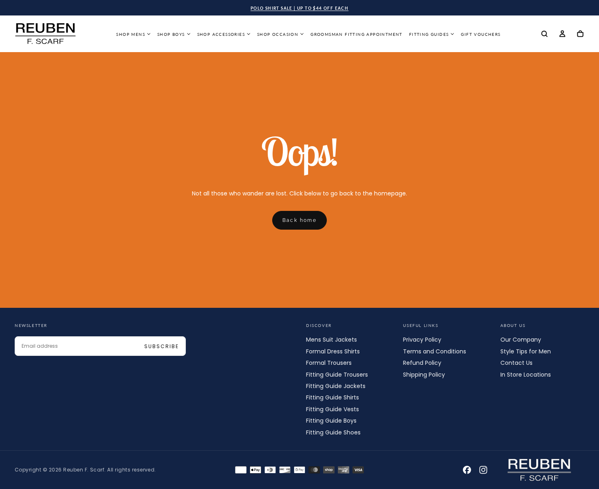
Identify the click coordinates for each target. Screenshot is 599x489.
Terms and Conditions (434, 351)
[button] (544, 34)
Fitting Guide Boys (331, 421)
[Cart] (580, 34)
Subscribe (161, 346)
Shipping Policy (424, 375)
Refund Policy (422, 363)
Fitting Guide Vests (332, 409)
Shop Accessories (221, 34)
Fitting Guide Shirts (332, 397)
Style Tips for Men (525, 351)
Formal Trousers (329, 363)
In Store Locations (525, 375)
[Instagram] (483, 470)
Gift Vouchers (480, 34)
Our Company (520, 340)
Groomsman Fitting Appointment (357, 34)
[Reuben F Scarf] (539, 469)
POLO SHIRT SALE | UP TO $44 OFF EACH (299, 8)
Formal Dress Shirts (333, 351)
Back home (299, 220)
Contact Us (516, 363)
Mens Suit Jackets (331, 340)
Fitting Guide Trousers (337, 375)
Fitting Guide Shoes (333, 432)
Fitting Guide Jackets (336, 386)
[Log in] (562, 34)
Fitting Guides (429, 34)
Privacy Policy (422, 340)
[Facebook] (467, 470)
